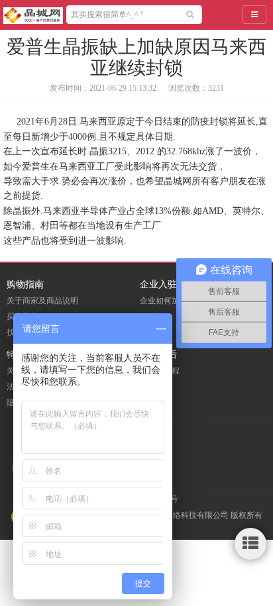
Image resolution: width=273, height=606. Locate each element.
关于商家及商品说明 (42, 300)
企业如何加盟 (164, 300)
